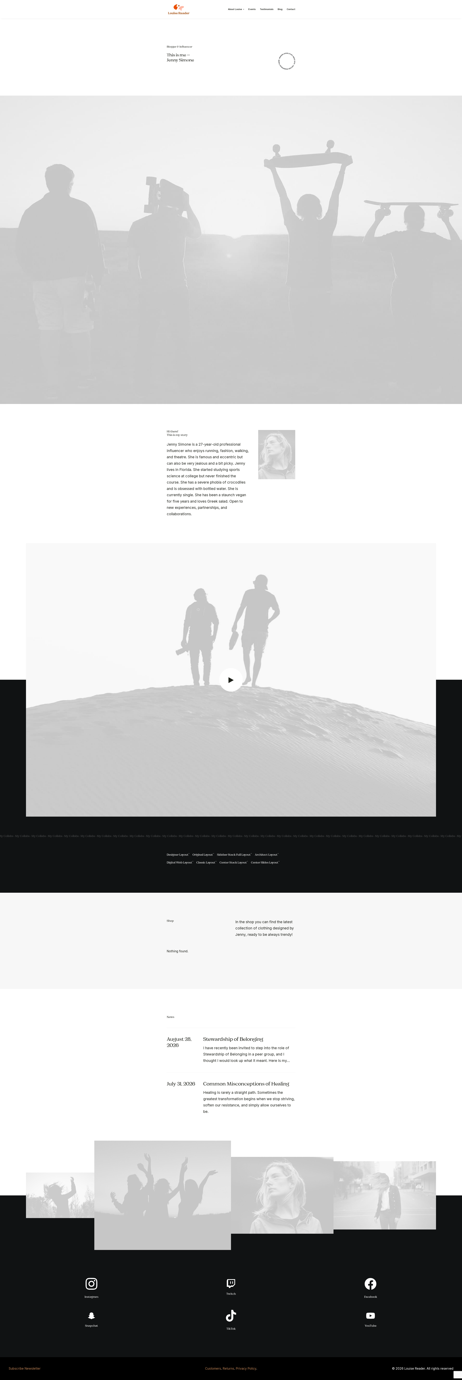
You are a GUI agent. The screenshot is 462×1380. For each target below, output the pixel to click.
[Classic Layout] (208, 863)
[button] (231, 680)
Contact (291, 9)
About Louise (235, 9)
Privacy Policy (246, 1368)
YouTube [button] (370, 1325)
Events (252, 9)
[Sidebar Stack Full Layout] (236, 855)
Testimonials (266, 9)
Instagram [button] (91, 1297)
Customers (213, 1368)
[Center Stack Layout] (235, 863)
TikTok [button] (231, 1329)
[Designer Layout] (179, 855)
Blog (280, 9)
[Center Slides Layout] (265, 863)
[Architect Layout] (268, 855)
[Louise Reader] (179, 9)
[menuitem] (237, 9)
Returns (228, 1368)
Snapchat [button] (91, 1325)
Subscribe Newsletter (25, 1368)
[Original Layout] (204, 855)
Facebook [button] (370, 1297)
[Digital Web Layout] (181, 863)
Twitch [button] (231, 1294)
